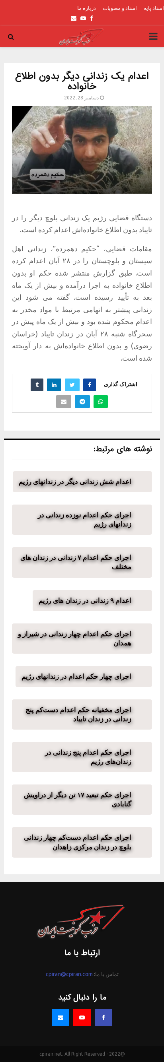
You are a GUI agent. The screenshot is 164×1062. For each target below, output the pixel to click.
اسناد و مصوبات (120, 8)
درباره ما (86, 8)
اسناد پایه (154, 8)
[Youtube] (82, 1017)
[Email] (60, 1017)
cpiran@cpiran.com (69, 974)
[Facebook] (103, 1017)
